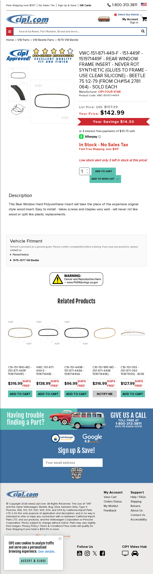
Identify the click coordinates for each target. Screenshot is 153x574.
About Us (137, 510)
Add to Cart (20, 394)
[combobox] (80, 31)
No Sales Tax (47, 5)
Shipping (136, 501)
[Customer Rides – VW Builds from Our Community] (135, 553)
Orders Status (113, 501)
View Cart (110, 497)
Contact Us (138, 515)
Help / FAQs (138, 497)
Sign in (134, 22)
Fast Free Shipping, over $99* (99, 149)
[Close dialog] (60, 538)
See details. (46, 551)
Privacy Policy (30, 526)
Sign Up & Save (67, 5)
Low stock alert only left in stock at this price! (113, 160)
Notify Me (105, 394)
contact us (15, 250)
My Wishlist (111, 506)
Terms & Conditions (51, 526)
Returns (135, 506)
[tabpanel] (20, 355)
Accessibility (139, 519)
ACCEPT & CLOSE (33, 561)
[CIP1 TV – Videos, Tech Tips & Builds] (125, 553)
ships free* (26, 383)
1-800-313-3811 (124, 4)
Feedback (110, 510)
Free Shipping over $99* (20, 5)
